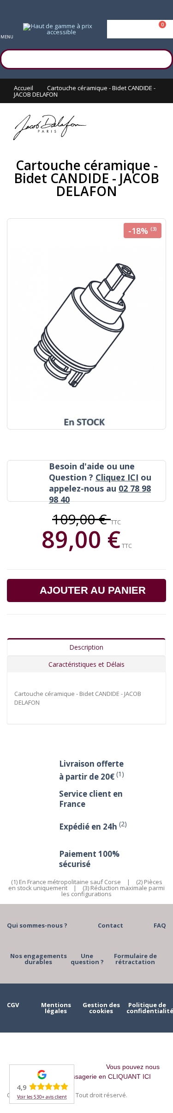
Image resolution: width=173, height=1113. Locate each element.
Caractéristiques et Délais (86, 664)
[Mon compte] (140, 29)
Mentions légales (56, 1008)
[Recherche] (161, 58)
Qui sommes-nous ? (37, 925)
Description (86, 647)
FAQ (160, 925)
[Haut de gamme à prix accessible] (57, 29)
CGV (13, 1005)
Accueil (23, 88)
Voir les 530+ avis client (42, 1097)
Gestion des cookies (101, 1008)
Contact (110, 925)
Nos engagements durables (38, 959)
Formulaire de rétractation (135, 959)
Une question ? (87, 959)
